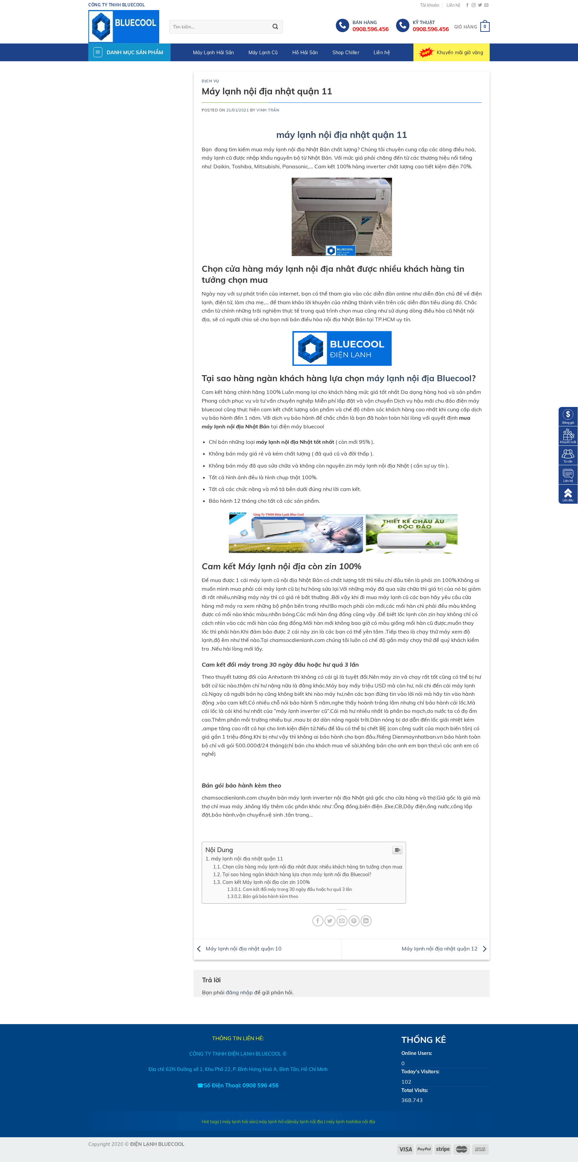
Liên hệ (453, 5)
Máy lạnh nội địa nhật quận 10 (243, 948)
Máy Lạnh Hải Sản (213, 52)
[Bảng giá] (568, 416)
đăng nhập (239, 992)
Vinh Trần (268, 110)
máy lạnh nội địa (306, 1121)
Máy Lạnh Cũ (263, 52)
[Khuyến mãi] (568, 435)
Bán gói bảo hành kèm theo (270, 896)
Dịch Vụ (210, 81)
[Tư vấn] (568, 454)
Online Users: (416, 1053)
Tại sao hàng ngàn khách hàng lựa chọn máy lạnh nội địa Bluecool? (296, 874)
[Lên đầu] (568, 493)
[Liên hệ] (568, 474)
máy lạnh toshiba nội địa (350, 1121)
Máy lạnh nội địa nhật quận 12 (440, 948)
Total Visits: (414, 1090)
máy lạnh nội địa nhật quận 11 (341, 134)
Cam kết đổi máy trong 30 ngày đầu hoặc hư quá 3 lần (297, 889)
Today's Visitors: (420, 1072)
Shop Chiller (345, 52)
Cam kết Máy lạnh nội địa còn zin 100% (266, 882)
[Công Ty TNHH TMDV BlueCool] (123, 27)
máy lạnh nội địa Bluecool (419, 377)
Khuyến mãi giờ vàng (460, 53)
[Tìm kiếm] (275, 27)
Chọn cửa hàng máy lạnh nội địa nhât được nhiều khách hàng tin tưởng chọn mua (312, 866)
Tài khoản (429, 5)
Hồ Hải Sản (305, 52)
